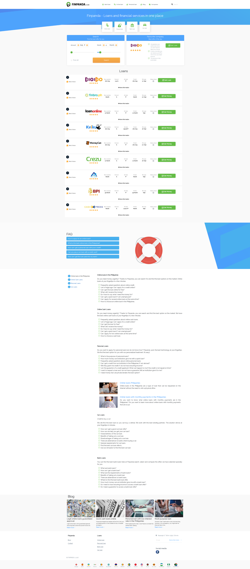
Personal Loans (75, 283)
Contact (70, 543)
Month (99, 45)
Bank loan (108, 4)
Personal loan (133, 4)
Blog (144, 4)
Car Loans (73, 287)
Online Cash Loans (76, 279)
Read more (70, 527)
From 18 (75, 60)
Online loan (119, 4)
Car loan (99, 550)
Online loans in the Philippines (79, 276)
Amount (73, 45)
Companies (154, 4)
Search (106, 60)
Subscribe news (174, 540)
